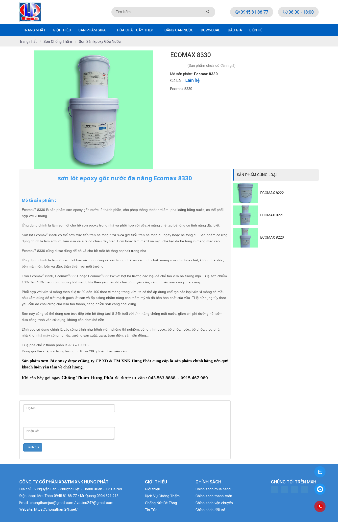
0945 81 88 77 (254, 12)
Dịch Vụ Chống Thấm (162, 496)
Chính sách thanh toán (213, 496)
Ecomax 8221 (272, 215)
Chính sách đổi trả (210, 510)
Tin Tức (151, 510)
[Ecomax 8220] (246, 238)
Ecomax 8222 (272, 193)
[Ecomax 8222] (246, 193)
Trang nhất (34, 30)
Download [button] (210, 30)
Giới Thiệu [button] (62, 30)
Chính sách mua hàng (213, 489)
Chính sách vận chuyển (214, 503)
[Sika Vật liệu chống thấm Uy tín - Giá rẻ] (30, 11)
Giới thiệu (152, 489)
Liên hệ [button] (256, 30)
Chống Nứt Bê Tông (161, 503)
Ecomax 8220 (272, 237)
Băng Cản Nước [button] (179, 30)
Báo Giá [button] (235, 30)
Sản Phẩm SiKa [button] (92, 30)
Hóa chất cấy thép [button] (135, 30)
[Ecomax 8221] (246, 215)
